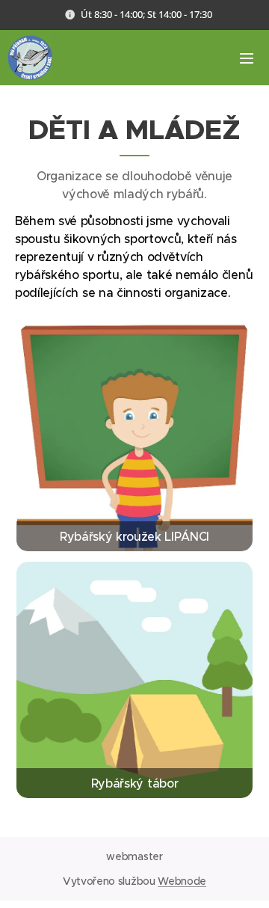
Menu (247, 58)
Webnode (182, 881)
